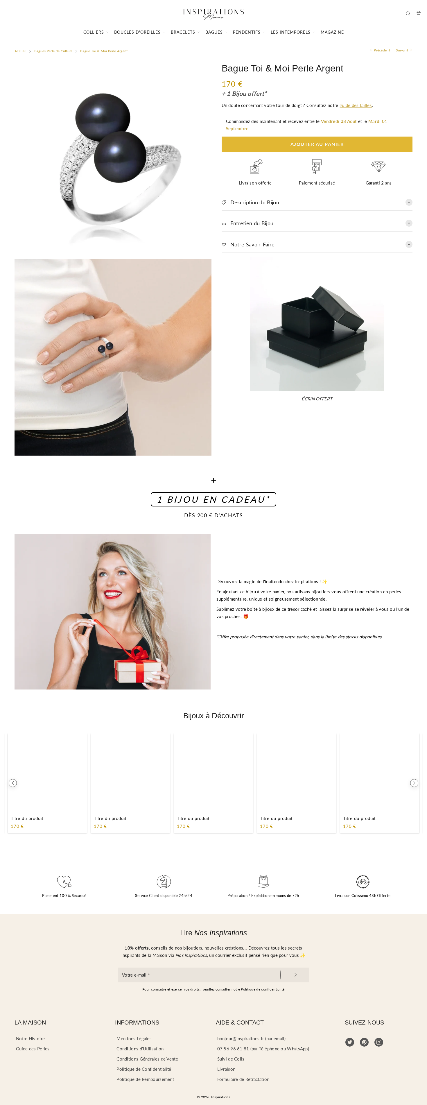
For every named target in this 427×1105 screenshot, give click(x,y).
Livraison (226, 1069)
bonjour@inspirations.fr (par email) (251, 1038)
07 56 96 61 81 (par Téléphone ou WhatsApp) (263, 1048)
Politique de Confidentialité (143, 1069)
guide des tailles (356, 105)
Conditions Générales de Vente (147, 1058)
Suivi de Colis (231, 1058)
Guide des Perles (33, 1048)
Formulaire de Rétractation (243, 1079)
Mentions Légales (134, 1038)
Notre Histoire (30, 1038)
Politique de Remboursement (145, 1079)
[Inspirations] (213, 12)
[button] (13, 783)
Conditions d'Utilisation (140, 1048)
